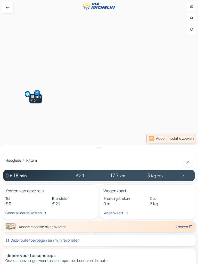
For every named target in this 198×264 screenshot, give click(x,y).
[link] (171, 138)
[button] (35, 98)
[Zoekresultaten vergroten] (99, 148)
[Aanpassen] (188, 162)
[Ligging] (191, 29)
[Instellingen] (191, 18)
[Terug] (7, 7)
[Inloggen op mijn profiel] (191, 6)
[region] (99, 132)
